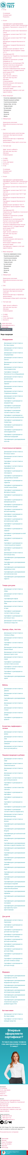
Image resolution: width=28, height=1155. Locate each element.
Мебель (5, 685)
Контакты (6, 320)
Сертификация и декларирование (13, 23)
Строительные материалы (11, 448)
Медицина (6, 972)
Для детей (6, 916)
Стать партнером (8, 318)
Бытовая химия (7, 1010)
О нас (4, 165)
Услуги (5, 176)
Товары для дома (8, 585)
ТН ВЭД (5, 314)
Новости (5, 316)
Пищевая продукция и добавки (13, 755)
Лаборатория (7, 275)
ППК (4, 285)
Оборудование (7, 339)
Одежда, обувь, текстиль (11, 629)
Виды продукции (8, 251)
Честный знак (7, 302)
